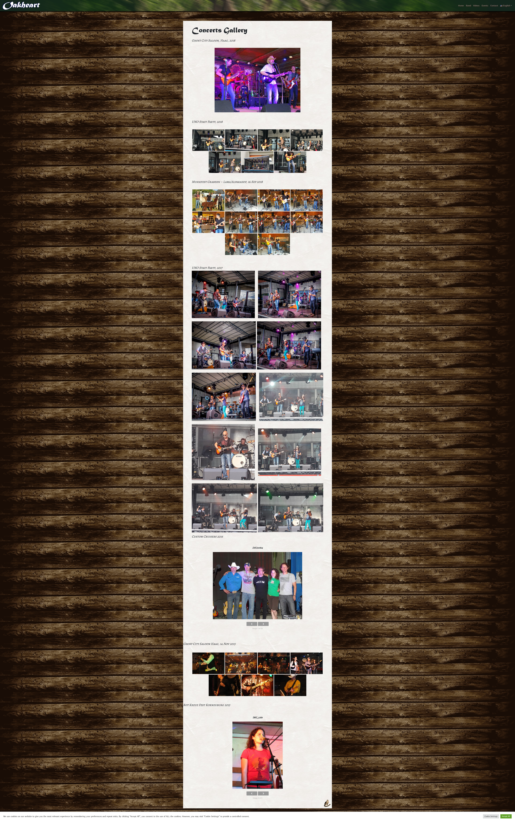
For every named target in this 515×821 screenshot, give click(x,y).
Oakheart (20, 5)
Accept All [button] (506, 816)
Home (461, 5)
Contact (494, 5)
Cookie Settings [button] (491, 816)
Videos (476, 5)
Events (485, 5)
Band (468, 5)
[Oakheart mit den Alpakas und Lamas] (208, 200)
